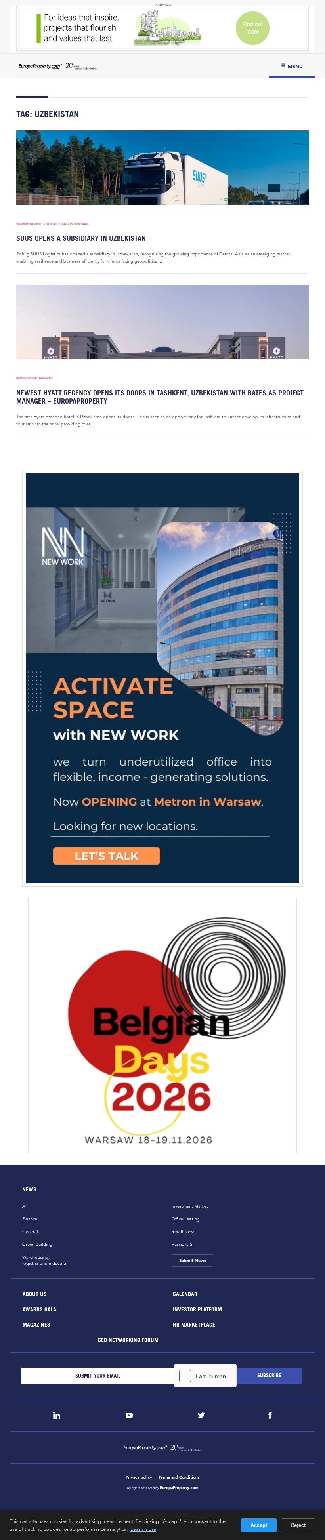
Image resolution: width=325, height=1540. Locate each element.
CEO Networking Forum (128, 1339)
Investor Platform (197, 1309)
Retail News (183, 1231)
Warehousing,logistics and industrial (44, 1260)
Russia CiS (182, 1244)
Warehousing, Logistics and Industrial (52, 224)
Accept (258, 1525)
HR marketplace (194, 1324)
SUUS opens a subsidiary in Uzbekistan (81, 238)
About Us (35, 1293)
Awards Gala (39, 1309)
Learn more (143, 1529)
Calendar (185, 1293)
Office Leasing (186, 1219)
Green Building (37, 1244)
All (25, 1206)
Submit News (192, 1260)
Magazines (36, 1324)
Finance (29, 1219)
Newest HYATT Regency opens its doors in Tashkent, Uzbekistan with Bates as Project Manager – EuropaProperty (160, 397)
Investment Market (34, 378)
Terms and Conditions (179, 1477)
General (30, 1231)
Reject (298, 1525)
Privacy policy (139, 1477)
